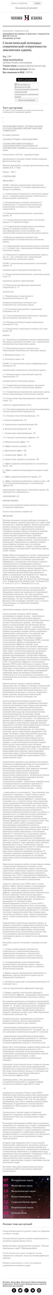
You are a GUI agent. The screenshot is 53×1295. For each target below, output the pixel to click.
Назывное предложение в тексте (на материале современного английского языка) (22, 1264)
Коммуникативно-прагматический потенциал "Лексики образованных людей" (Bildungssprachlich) (26, 1246)
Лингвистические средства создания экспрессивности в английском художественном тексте (26, 1239)
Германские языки (22, 31)
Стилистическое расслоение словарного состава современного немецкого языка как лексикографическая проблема (26, 1255)
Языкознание (8, 31)
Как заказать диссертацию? (26, 7)
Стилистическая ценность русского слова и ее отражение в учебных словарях (26, 1232)
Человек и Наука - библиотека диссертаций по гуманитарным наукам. (26, 17)
